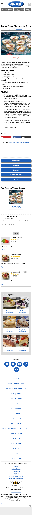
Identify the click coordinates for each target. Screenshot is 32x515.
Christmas (16, 161)
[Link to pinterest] (19, 364)
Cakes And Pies (16, 175)
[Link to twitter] (13, 364)
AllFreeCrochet (16, 469)
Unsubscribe (16, 443)
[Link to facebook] (6, 364)
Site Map (16, 448)
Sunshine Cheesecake (9, 330)
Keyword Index (16, 419)
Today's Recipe (16, 433)
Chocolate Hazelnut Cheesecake (9, 349)
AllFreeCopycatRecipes (16, 476)
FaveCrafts (16, 466)
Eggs (16, 179)
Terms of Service (16, 399)
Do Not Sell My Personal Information (16, 428)
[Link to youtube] (16, 369)
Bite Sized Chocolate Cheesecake (19, 142)
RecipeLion (16, 474)
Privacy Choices (16, 458)
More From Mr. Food (16, 384)
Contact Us (16, 414)
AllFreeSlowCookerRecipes (16, 478)
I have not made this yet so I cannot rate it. (15, 221)
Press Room (16, 409)
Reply (3, 250)
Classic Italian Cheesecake (9, 311)
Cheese (16, 165)
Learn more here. (16, 492)
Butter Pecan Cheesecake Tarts (16, 207)
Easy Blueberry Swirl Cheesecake (22, 311)
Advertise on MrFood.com (16, 389)
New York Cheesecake (22, 349)
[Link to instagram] (25, 364)
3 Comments (19, 29)
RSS (16, 453)
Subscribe (16, 438)
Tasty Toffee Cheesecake (22, 330)
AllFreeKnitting (16, 471)
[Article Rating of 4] (12, 29)
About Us (16, 379)
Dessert (16, 170)
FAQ (16, 404)
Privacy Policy (16, 394)
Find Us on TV (16, 424)
